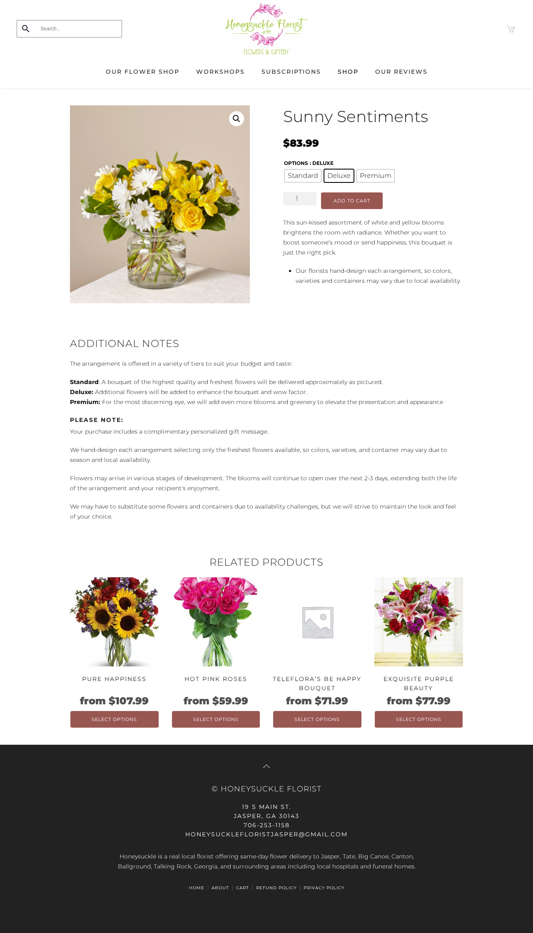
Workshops (220, 71)
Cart (242, 888)
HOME (196, 888)
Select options (114, 719)
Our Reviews (401, 71)
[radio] (303, 176)
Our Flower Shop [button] (142, 71)
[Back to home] (266, 28)
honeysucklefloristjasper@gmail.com (266, 834)
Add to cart (352, 201)
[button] (236, 118)
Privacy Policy (324, 888)
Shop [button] (348, 71)
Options (296, 163)
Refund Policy (276, 888)
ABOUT (220, 888)
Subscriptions (291, 71)
